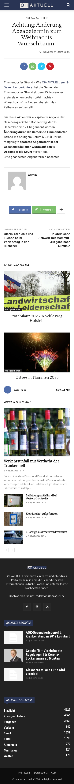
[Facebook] (24, 66)
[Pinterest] (50, 66)
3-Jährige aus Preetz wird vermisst (46, 532)
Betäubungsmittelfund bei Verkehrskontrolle (41, 497)
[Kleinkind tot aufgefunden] (13, 519)
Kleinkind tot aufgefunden (41, 513)
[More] (61, 210)
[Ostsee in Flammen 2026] (37, 352)
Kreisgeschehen (37, 18)
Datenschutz (40, 772)
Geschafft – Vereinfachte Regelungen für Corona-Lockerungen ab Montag (44, 654)
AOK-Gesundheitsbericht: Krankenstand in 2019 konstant (48, 634)
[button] (6, 5)
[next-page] (12, 550)
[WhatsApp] (32, 66)
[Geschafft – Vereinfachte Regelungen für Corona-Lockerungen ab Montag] (13, 655)
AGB (53, 772)
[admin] (17, 181)
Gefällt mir (63, 389)
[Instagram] (37, 607)
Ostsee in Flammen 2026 (37, 377)
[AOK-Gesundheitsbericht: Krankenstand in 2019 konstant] (13, 637)
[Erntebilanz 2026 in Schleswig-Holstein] (37, 291)
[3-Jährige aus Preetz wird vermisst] (13, 537)
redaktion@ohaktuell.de (50, 596)
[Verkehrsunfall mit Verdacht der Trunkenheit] (37, 432)
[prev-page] (6, 550)
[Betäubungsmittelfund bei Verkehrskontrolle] (13, 500)
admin (32, 175)
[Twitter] (41, 66)
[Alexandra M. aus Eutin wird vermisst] (13, 674)
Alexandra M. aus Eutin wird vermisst (45, 672)
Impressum (24, 772)
